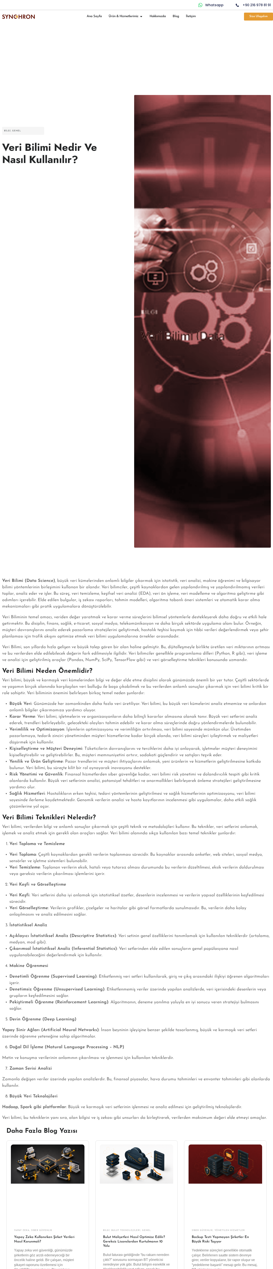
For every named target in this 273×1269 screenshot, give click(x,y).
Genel (16, 131)
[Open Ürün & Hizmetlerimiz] (141, 16)
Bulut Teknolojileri (125, 1230)
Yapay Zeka (21, 1230)
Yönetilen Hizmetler (230, 1230)
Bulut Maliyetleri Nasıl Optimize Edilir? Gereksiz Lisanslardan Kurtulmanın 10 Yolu (134, 1241)
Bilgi (7, 131)
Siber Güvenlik (41, 1230)
